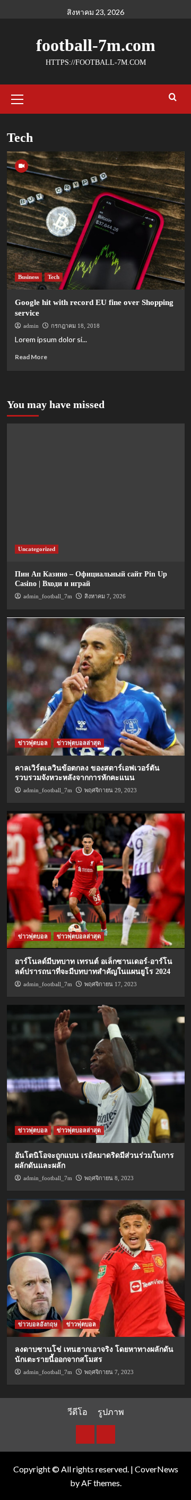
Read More (31, 357)
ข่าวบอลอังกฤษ (37, 1324)
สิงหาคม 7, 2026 (105, 596)
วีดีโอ (77, 1411)
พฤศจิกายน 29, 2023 (110, 790)
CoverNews (156, 1469)
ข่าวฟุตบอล (33, 743)
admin (31, 326)
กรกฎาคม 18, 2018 (75, 326)
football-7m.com (95, 45)
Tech (53, 277)
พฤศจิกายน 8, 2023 (109, 1178)
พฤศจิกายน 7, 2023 (109, 1372)
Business (28, 277)
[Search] (172, 97)
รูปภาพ (111, 1411)
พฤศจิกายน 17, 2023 (110, 984)
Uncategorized (36, 549)
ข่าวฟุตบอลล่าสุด (79, 743)
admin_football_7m (47, 596)
